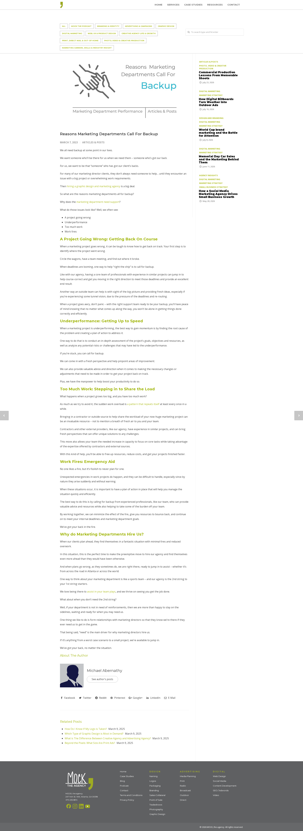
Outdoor (184, 795)
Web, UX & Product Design (102, 33)
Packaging (154, 785)
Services (173, 4)
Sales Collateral (157, 795)
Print (182, 781)
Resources (215, 4)
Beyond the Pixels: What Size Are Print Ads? (90, 743)
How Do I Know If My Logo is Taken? (86, 729)
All (63, 26)
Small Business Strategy (213, 187)
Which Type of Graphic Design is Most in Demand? (94, 733)
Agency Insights (208, 175)
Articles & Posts (93, 142)
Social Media (219, 781)
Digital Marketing (72, 33)
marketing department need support (97, 202)
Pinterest (119, 698)
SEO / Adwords (221, 790)
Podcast (124, 785)
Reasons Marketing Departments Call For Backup (109, 134)
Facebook (69, 698)
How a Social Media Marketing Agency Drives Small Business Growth (218, 193)
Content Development (224, 785)
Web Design (219, 776)
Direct (183, 800)
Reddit (102, 698)
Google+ (137, 698)
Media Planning (188, 776)
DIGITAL (219, 771)
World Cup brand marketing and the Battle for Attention (218, 132)
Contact (233, 4)
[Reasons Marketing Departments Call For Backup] (124, 90)
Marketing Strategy (211, 95)
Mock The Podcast (81, 26)
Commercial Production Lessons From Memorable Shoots (218, 75)
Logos (152, 781)
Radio (183, 785)
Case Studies (193, 4)
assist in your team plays (101, 591)
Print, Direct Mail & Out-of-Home (80, 40)
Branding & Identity (108, 26)
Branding (154, 790)
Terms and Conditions (131, 795)
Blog (122, 781)
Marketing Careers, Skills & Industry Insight (87, 48)
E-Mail (171, 698)
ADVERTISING (190, 771)
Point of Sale (155, 800)
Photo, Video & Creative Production (124, 40)
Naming (153, 776)
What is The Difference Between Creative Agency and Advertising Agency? (108, 738)
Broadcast (185, 790)
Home (158, 4)
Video (216, 795)
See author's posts (102, 679)
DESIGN (155, 771)
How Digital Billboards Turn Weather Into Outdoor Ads (216, 102)
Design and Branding (211, 117)
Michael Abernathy (104, 670)
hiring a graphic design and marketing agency (93, 186)
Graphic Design (166, 26)
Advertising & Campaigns (138, 26)
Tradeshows (155, 804)
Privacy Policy (127, 800)
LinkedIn (155, 698)
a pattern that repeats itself (143, 404)
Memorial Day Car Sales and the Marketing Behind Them (219, 159)
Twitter (86, 698)
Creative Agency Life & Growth (139, 33)
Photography (156, 809)
